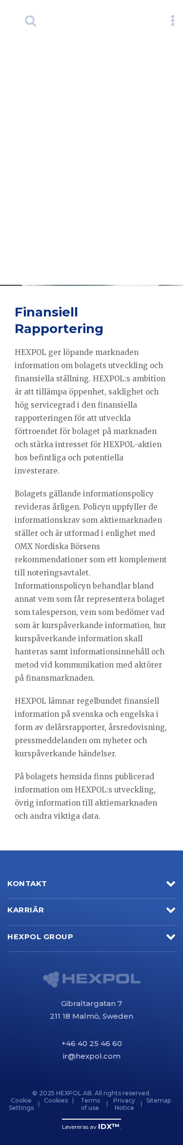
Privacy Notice (124, 1104)
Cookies (56, 1100)
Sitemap (158, 1100)
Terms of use (90, 1104)
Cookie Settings (21, 1104)
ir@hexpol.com (92, 1056)
